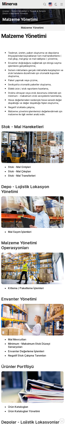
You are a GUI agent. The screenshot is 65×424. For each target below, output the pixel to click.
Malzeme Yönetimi (19, 13)
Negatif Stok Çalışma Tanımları (27, 355)
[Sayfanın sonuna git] (62, 421)
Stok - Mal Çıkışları (19, 171)
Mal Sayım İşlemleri (19, 231)
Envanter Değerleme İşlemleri (26, 351)
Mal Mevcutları (17, 339)
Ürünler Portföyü (17, 366)
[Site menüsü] (61, 4)
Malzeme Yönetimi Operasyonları (19, 245)
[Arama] (44, 4)
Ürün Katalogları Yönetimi (24, 411)
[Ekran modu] (56, 4)
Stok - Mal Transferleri (21, 175)
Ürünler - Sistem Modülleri (14, 11)
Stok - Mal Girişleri (19, 167)
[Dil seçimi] (50, 4)
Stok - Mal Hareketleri (22, 126)
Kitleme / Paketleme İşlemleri (26, 288)
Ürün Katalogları (18, 406)
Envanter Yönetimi (19, 299)
